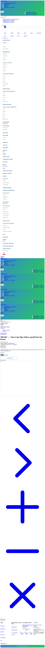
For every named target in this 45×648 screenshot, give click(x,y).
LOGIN (33, 12)
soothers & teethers (7, 173)
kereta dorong (6, 125)
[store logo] (9, 17)
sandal (4, 68)
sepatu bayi (5, 64)
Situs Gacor (2, 625)
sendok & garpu (5, 184)
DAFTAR (35, 13)
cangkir (4, 180)
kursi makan (6, 201)
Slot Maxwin (2, 628)
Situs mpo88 (2, 637)
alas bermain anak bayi (8, 245)
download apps (13, 2)
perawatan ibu (6, 220)
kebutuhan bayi (6, 51)
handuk (4, 239)
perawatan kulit (5, 207)
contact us (12, 22)
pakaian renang (6, 88)
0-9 (40, 29)
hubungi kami (14, 626)
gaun (3, 79)
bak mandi (5, 237)
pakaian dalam (5, 101)
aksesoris (4, 85)
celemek (4, 176)
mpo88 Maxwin (3, 643)
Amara (31, 32)
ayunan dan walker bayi (8, 243)
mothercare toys (5, 250)
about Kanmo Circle (15, 19)
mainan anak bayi (7, 248)
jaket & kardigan (5, 83)
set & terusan (5, 55)
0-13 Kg (4, 137)
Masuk (2, 257)
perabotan (5, 161)
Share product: (3, 360)
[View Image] (0, 618)
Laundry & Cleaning (6, 227)
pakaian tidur (5, 53)
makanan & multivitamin (8, 190)
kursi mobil (5, 135)
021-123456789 (14, 632)
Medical (4, 229)
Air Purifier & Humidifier (7, 231)
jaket (3, 99)
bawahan (4, 77)
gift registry (12, 7)
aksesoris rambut (5, 48)
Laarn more (14, 344)
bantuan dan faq (14, 629)
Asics (5, 35)
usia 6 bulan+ (5, 129)
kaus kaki (4, 70)
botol (4, 168)
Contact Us (34, 14)
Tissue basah (5, 225)
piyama (4, 57)
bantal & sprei (6, 156)
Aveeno (12, 35)
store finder (12, 21)
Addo (5, 32)
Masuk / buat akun (6, 330)
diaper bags (5, 147)
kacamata (4, 46)
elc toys (4, 252)
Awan (18, 35)
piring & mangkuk (6, 182)
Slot (1, 640)
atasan (4, 75)
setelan (4, 81)
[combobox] (5, 322)
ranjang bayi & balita (8, 159)
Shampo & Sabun (6, 211)
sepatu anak (5, 66)
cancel (2, 324)
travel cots (5, 145)
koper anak (5, 132)
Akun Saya (2, 256)
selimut (4, 153)
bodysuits (4, 59)
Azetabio (25, 35)
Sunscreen (4, 209)
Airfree (18, 32)
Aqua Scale (39, 32)
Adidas (12, 32)
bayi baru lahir (5, 127)
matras (4, 164)
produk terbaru (6, 40)
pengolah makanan (7, 187)
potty (4, 234)
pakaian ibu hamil (7, 104)
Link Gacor (2, 634)
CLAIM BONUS (9, 358)
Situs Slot (2, 631)
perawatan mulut (5, 215)
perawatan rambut (6, 213)
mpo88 (1, 349)
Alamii (25, 32)
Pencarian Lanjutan (4, 323)
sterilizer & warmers (7, 170)
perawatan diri (5, 217)
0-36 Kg (4, 139)
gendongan (5, 142)
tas (3, 44)
